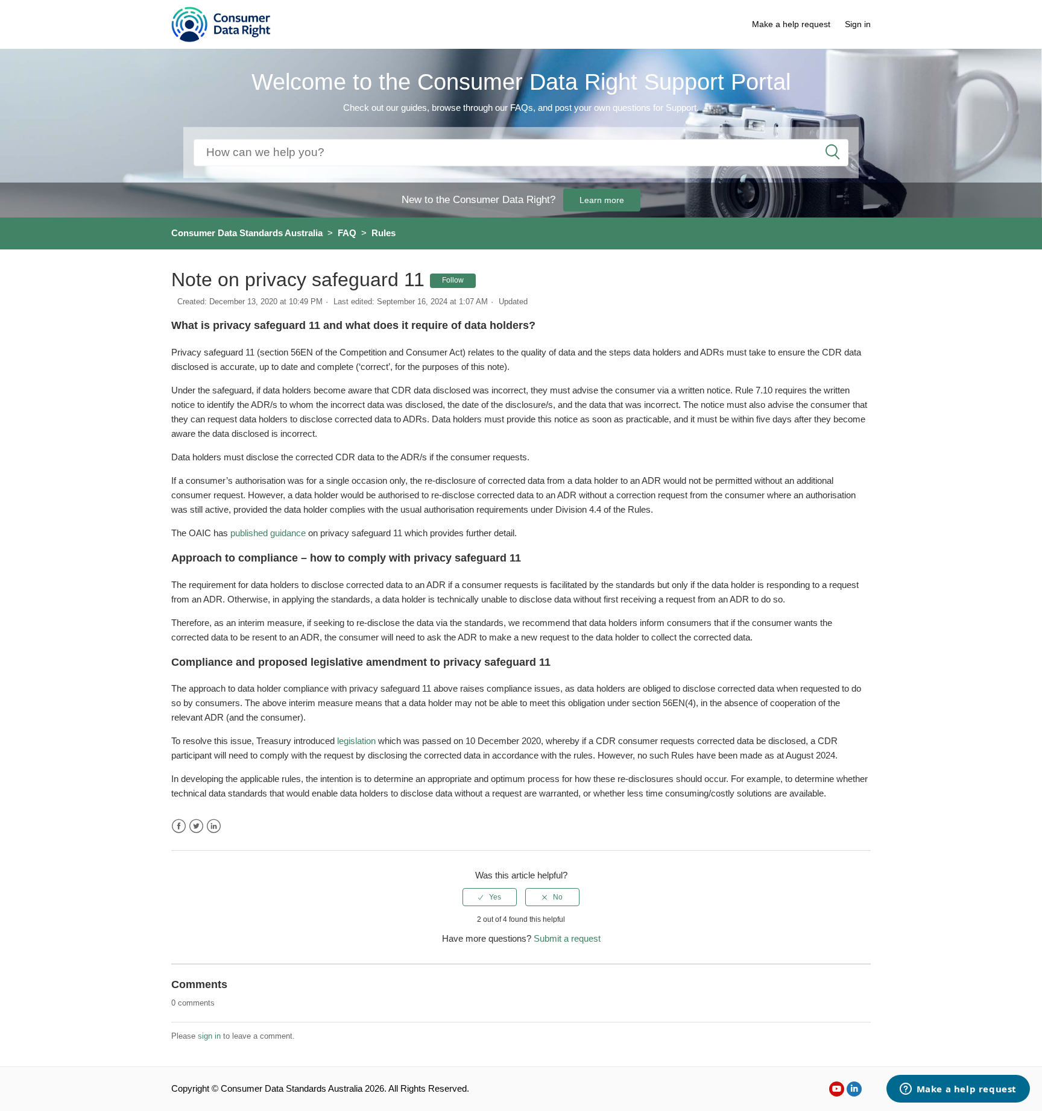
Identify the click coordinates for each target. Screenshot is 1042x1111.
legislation (357, 741)
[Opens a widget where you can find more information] (958, 1090)
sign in (209, 1036)
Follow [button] (453, 280)
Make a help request (791, 24)
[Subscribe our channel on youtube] (836, 1089)
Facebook (178, 826)
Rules (383, 233)
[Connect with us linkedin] (854, 1089)
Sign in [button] (858, 24)
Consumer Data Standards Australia (247, 233)
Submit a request (567, 938)
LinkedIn (213, 826)
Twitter (196, 826)
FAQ (347, 233)
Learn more (601, 200)
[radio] (490, 897)
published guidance (268, 533)
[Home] (221, 23)
